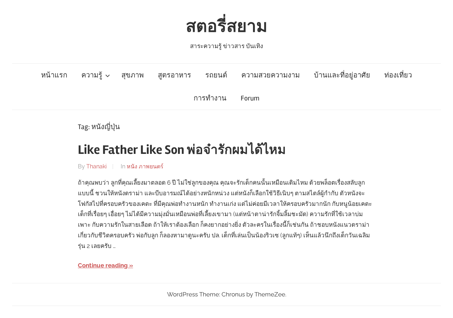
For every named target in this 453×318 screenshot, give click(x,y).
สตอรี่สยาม (227, 26)
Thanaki (96, 166)
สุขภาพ (132, 75)
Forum (250, 98)
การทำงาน (210, 98)
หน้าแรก (54, 75)
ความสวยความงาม (270, 75)
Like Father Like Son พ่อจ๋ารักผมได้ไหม (182, 150)
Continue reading (103, 265)
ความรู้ (91, 75)
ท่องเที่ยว (398, 75)
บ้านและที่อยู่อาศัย (342, 75)
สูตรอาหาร (174, 75)
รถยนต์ (216, 75)
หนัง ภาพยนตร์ (145, 166)
